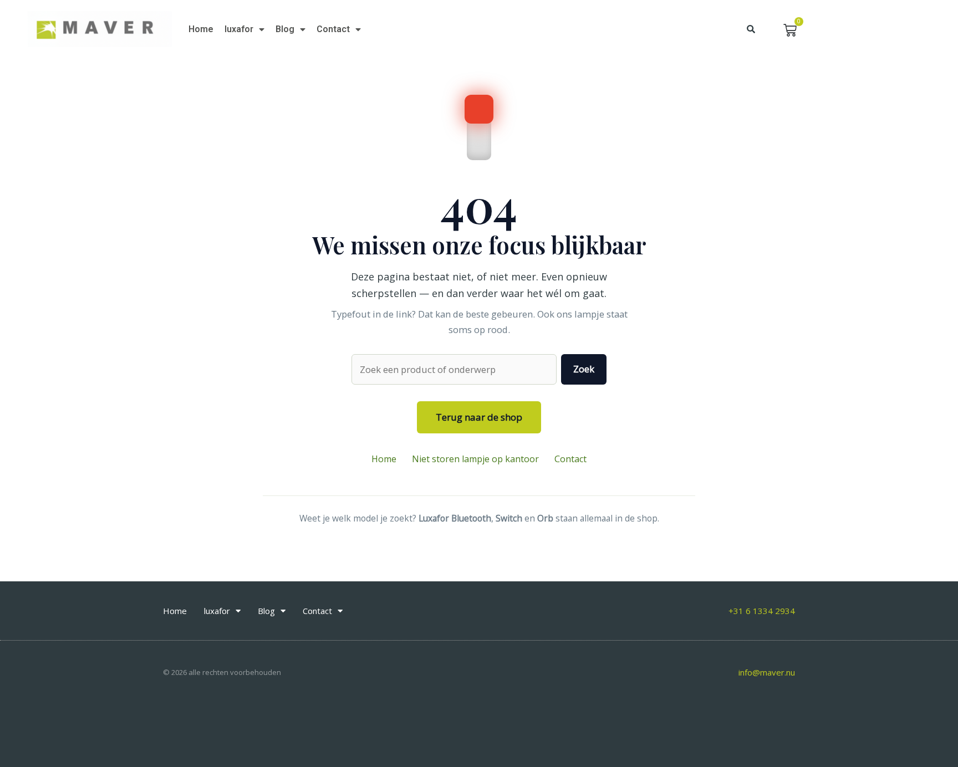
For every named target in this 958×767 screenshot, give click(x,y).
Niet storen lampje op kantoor (475, 459)
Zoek (583, 368)
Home (200, 29)
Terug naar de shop (479, 417)
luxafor (239, 29)
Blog (285, 29)
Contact (333, 29)
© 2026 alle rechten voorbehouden (222, 672)
